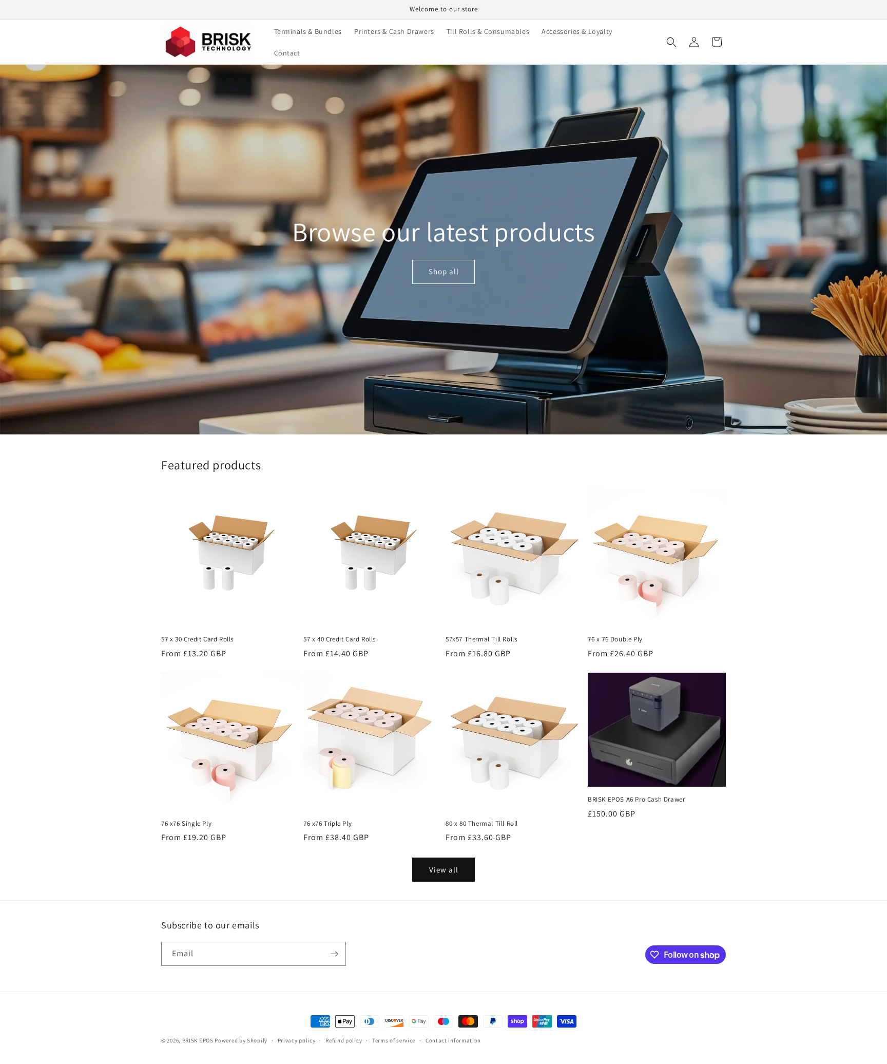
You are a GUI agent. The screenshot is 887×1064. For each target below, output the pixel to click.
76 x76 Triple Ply (327, 824)
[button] (671, 42)
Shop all (443, 271)
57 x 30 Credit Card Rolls (197, 639)
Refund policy (343, 1040)
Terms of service (393, 1040)
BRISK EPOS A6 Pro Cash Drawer (636, 799)
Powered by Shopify (241, 1040)
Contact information (453, 1040)
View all (443, 870)
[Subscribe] (334, 954)
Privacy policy (297, 1040)
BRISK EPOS (198, 1040)
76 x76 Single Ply (186, 824)
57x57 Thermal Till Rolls (481, 639)
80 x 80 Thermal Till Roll (482, 824)
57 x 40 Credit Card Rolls (339, 639)
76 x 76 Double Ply (615, 639)
